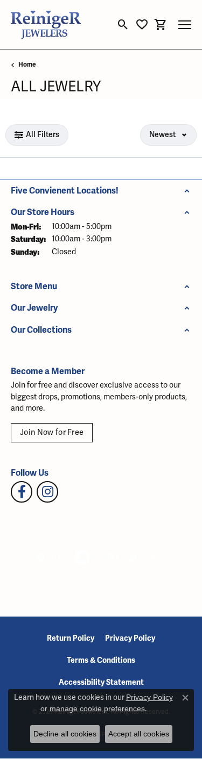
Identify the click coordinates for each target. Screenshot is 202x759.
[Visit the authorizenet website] (83, 557)
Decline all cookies (64, 733)
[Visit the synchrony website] (148, 557)
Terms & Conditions (101, 660)
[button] (123, 24)
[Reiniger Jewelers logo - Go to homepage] (45, 24)
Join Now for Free (51, 432)
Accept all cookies (138, 733)
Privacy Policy (130, 638)
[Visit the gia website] (49, 557)
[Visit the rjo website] (111, 557)
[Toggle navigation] (185, 25)
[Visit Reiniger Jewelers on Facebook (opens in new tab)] (21, 492)
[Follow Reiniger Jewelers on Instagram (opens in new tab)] (47, 492)
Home (27, 65)
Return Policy (70, 638)
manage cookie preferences (97, 708)
